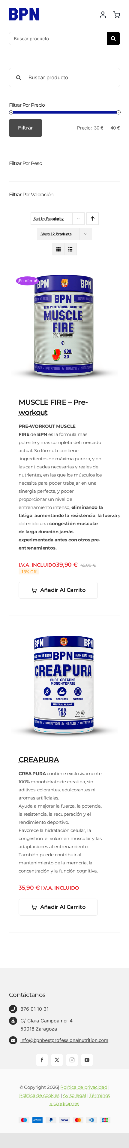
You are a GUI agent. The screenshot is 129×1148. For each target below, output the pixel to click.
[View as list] (70, 249)
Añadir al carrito (63, 590)
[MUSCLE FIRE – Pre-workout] (64, 275)
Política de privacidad (83, 1087)
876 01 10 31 (34, 1009)
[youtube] (87, 1060)
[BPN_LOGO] (24, 10)
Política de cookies (39, 1095)
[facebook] (42, 1060)
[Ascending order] (92, 218)
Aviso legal (74, 1095)
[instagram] (72, 1060)
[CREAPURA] (64, 632)
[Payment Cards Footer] (64, 1119)
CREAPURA (39, 759)
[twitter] (57, 1060)
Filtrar (25, 128)
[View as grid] (58, 249)
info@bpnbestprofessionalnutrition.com (64, 1040)
